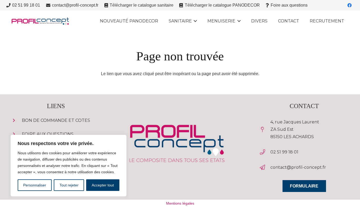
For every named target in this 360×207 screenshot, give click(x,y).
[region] (69, 165)
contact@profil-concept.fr (298, 167)
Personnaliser (34, 185)
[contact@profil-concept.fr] (265, 167)
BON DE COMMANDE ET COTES (56, 120)
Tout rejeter (69, 185)
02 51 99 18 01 (284, 152)
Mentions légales (180, 203)
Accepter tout (103, 185)
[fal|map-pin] (265, 129)
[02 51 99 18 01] (265, 152)
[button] (194, 21)
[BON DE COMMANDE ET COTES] (16, 120)
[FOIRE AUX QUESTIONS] (16, 134)
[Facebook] (349, 5)
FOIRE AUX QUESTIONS (48, 134)
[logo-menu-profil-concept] (40, 21)
